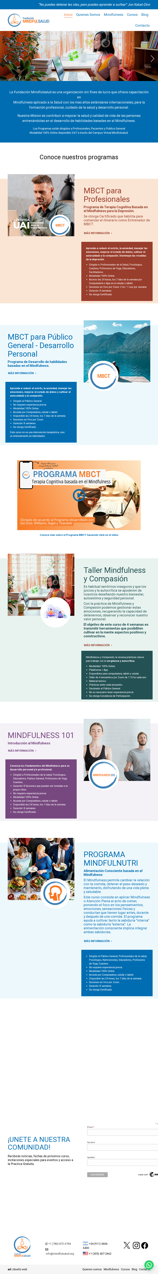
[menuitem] (68, 14)
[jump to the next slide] (152, 58)
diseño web (20, 1269)
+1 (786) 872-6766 (59, 1243)
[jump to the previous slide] (5, 58)
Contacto (144, 1269)
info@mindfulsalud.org (60, 1253)
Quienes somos (92, 1269)
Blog (134, 1269)
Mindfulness (111, 1269)
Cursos (125, 1269)
